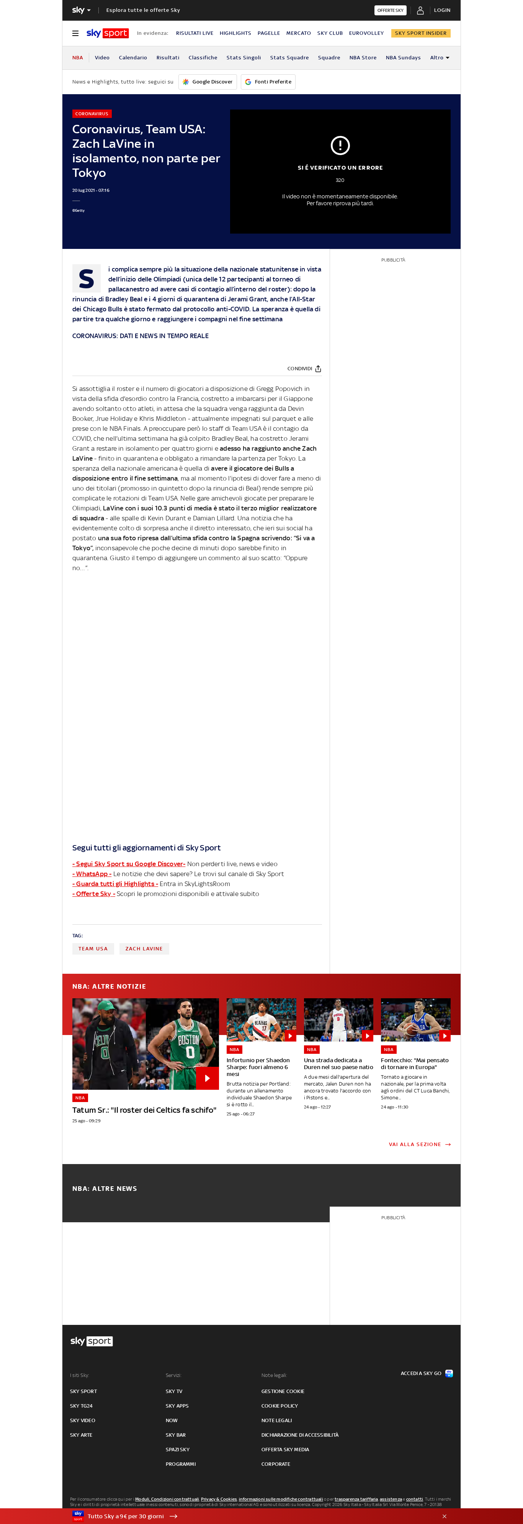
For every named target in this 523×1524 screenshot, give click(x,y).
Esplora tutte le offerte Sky (143, 10)
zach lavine (144, 949)
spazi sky (178, 1449)
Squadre (329, 58)
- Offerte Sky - (93, 894)
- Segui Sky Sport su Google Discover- (128, 864)
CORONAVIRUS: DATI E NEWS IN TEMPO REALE (140, 336)
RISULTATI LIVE (195, 33)
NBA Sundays (403, 58)
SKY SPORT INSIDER (421, 33)
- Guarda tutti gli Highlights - (115, 884)
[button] (249, 1516)
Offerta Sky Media (285, 1449)
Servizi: (174, 1375)
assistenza (391, 1499)
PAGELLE (269, 33)
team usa (93, 949)
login (442, 10)
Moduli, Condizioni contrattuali (167, 1499)
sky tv (174, 1391)
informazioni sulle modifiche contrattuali (281, 1499)
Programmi (181, 1464)
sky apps (177, 1406)
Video (102, 58)
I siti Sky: (79, 1375)
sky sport (83, 1391)
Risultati (168, 58)
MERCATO (298, 33)
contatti (414, 1499)
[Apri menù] (75, 33)
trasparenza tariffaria (356, 1499)
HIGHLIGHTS (236, 33)
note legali (277, 1420)
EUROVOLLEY (366, 33)
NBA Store (363, 58)
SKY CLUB (330, 33)
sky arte (81, 1435)
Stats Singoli (244, 58)
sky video (82, 1420)
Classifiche (203, 58)
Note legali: (274, 1375)
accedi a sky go (421, 1373)
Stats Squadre (289, 58)
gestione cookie (283, 1391)
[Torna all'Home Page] (107, 33)
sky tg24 (81, 1406)
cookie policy (280, 1406)
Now (172, 1420)
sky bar (176, 1435)
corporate (276, 1464)
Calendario (133, 58)
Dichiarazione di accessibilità (300, 1435)
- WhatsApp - (91, 874)
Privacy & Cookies (219, 1499)
